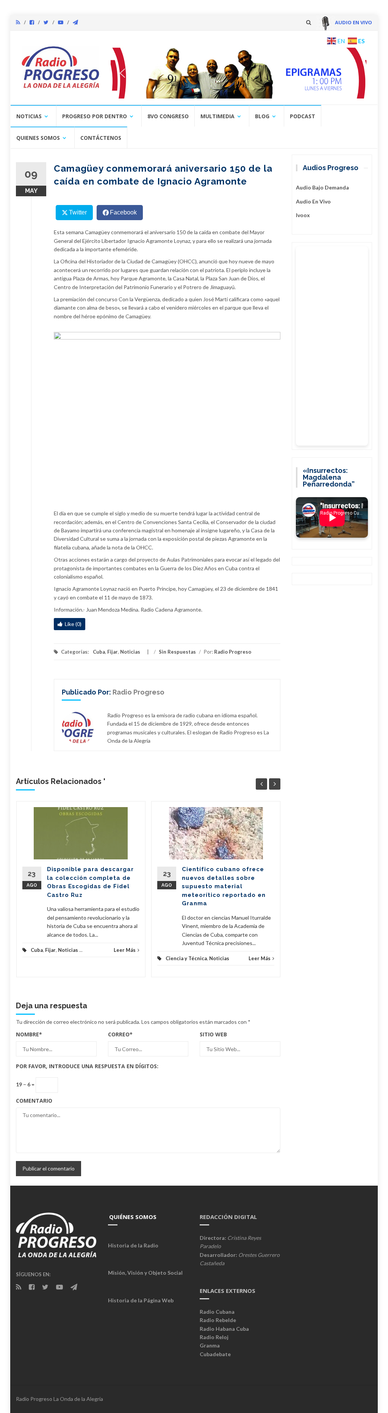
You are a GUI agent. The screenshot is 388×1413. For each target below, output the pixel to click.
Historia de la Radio (133, 1245)
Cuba (99, 652)
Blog (262, 116)
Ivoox (303, 215)
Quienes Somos (38, 137)
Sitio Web (213, 1034)
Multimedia (217, 116)
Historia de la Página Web (141, 1300)
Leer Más (125, 950)
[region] (238, 73)
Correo (120, 1034)
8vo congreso (168, 116)
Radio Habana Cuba (224, 1328)
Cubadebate (215, 1354)
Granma (210, 1345)
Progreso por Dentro (94, 116)
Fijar (112, 652)
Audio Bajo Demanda (322, 187)
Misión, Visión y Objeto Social (145, 1272)
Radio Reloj (214, 1337)
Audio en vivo (313, 201)
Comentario (34, 1100)
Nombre (29, 1034)
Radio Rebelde (218, 1320)
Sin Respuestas (177, 652)
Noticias (29, 116)
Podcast (302, 116)
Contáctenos (100, 137)
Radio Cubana (217, 1311)
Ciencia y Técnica (186, 958)
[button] (238, 73)
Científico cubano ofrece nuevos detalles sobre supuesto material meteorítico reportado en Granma (224, 886)
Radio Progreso (232, 652)
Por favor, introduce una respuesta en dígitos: (87, 1066)
